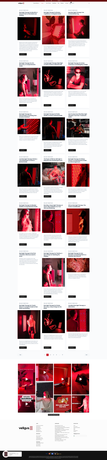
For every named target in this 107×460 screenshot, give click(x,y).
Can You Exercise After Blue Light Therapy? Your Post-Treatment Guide (77, 115)
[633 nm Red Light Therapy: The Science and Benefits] (78, 221)
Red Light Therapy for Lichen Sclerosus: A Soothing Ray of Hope (78, 63)
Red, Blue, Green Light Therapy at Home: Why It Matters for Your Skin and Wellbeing (53, 206)
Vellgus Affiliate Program (40, 442)
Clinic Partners (38, 443)
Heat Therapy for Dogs (58, 431)
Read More (23, 54)
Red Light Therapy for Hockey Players (60, 430)
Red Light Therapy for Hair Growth (60, 426)
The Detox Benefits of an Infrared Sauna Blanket (62, 429)
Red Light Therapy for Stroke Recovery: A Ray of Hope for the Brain (53, 307)
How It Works (75, 426)
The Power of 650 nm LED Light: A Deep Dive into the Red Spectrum (53, 159)
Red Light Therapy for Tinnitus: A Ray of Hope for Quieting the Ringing (53, 255)
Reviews (62, 3)
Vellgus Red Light (56, 452)
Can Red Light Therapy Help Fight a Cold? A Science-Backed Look (53, 63)
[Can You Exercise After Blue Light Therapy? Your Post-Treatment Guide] (78, 128)
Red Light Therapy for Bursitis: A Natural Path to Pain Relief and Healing (28, 14)
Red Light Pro (38, 429)
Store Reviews (76, 430)
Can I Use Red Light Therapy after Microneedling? (62, 427)
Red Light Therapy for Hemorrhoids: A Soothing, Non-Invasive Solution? (28, 115)
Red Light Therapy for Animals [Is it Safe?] (61, 436)
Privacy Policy (38, 436)
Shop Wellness (36, 3)
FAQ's (74, 429)
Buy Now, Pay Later (39, 439)
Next (86, 354)
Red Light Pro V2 (38, 430)
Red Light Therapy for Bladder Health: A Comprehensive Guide (28, 205)
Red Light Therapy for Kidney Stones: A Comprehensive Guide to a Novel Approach (77, 160)
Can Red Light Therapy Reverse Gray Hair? (61, 434)
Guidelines (54, 3)
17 (62, 354)
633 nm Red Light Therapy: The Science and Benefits (77, 205)
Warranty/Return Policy (39, 438)
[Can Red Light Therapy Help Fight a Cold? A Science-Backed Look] (53, 77)
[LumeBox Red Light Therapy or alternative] (78, 320)
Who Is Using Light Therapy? (59, 440)
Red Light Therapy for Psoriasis (59, 428)
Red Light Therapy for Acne (59, 425)
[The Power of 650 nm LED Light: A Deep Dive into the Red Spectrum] (53, 173)
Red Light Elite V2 (38, 428)
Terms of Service (38, 435)
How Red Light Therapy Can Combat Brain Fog (76, 13)
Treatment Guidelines (77, 427)
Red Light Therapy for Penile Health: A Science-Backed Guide (53, 114)
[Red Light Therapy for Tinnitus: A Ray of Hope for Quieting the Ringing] (53, 272)
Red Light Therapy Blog (23, 10)
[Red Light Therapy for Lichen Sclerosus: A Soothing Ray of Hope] (78, 77)
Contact (66, 3)
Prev (20, 354)
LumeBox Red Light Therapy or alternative (77, 306)
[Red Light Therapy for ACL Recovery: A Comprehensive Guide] (29, 82)
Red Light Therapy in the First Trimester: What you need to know (27, 255)
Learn (42, 3)
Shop (74, 425)
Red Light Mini (38, 426)
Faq (58, 3)
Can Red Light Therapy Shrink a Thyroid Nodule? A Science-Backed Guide (28, 160)
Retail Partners (38, 445)
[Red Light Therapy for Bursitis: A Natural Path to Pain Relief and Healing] (29, 28)
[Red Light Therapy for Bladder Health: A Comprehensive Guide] (29, 219)
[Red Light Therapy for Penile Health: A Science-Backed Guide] (53, 128)
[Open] (26, 379)
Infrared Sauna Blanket (39, 425)
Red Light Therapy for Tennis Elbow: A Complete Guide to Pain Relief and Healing (28, 307)
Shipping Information (39, 437)
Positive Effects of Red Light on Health (60, 439)
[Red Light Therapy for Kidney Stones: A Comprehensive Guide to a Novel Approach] (78, 175)
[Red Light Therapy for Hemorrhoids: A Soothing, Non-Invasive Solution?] (29, 126)
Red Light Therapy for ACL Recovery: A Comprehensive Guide (27, 64)
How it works (48, 3)
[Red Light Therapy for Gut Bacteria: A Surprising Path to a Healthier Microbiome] (78, 265)
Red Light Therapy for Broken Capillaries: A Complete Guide (52, 13)
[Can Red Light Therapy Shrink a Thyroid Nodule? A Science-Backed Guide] (29, 175)
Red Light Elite (38, 427)
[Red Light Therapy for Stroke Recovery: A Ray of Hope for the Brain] (53, 321)
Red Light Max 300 (39, 431)
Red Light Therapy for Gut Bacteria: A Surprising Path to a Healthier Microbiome (77, 255)
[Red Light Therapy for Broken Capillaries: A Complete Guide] (53, 30)
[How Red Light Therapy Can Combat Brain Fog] (78, 27)
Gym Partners (38, 444)
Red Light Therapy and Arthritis (59, 435)
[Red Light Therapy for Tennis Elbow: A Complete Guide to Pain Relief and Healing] (29, 324)
